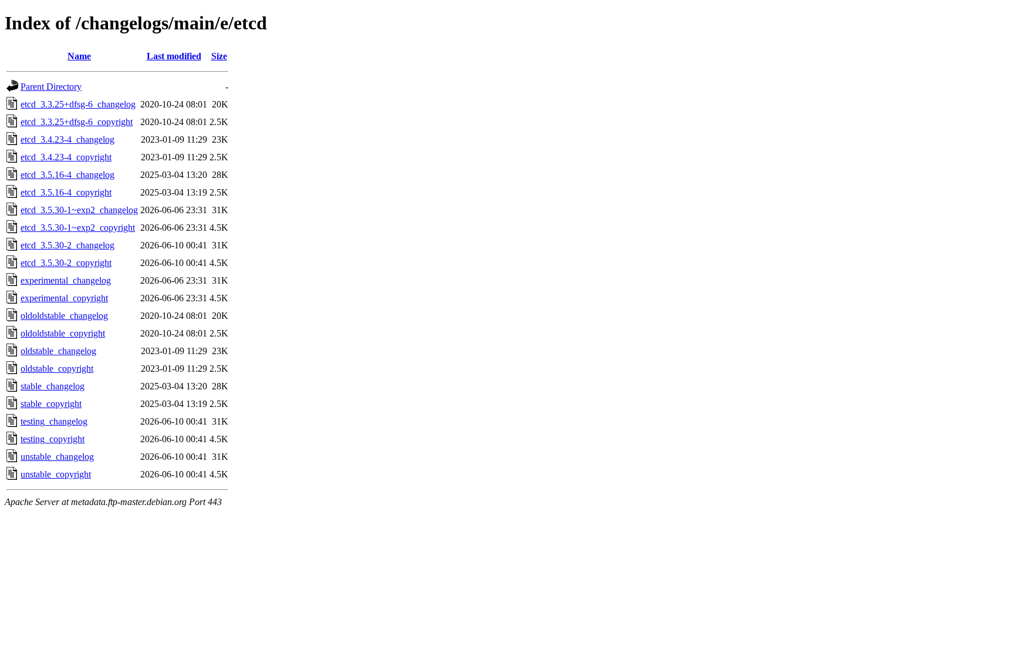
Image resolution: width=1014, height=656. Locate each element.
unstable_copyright (56, 474)
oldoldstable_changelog (64, 316)
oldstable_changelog (58, 351)
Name (79, 56)
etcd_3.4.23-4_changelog (67, 139)
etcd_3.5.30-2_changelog (67, 245)
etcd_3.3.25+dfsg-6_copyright (77, 122)
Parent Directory (51, 87)
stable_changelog (52, 386)
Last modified (174, 56)
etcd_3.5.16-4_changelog (67, 175)
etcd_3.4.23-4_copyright (66, 157)
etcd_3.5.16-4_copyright (66, 192)
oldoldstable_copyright (63, 333)
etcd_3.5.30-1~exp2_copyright (78, 228)
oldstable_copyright (57, 369)
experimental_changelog (66, 280)
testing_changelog (54, 421)
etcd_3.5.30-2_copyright (66, 263)
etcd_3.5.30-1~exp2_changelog (79, 210)
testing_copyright (52, 439)
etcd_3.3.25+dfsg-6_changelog (78, 104)
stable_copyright (51, 404)
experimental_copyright (64, 298)
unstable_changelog (57, 457)
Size (219, 56)
